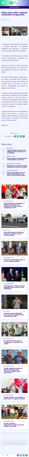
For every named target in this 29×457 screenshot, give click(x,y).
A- (3, 455)
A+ (7, 455)
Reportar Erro (15, 133)
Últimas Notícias (14, 7)
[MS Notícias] (14, 2)
